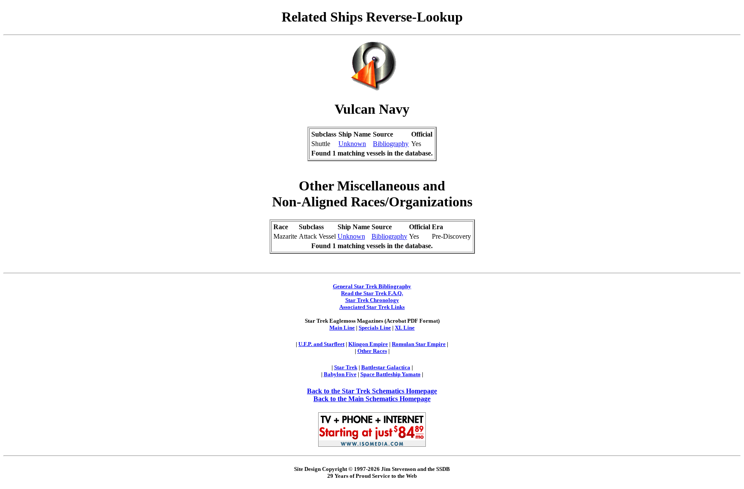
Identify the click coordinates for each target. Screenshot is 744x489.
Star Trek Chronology (372, 300)
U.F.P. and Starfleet (321, 344)
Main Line (342, 327)
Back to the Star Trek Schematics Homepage (372, 391)
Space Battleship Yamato (390, 374)
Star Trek (345, 367)
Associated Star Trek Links (372, 307)
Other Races (372, 351)
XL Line (405, 327)
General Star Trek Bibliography (372, 286)
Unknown (352, 143)
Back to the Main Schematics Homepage (372, 398)
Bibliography (391, 143)
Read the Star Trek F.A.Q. (372, 293)
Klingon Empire (368, 344)
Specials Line (375, 327)
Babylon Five (340, 374)
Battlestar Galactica (385, 367)
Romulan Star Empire (419, 344)
